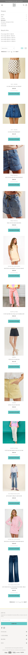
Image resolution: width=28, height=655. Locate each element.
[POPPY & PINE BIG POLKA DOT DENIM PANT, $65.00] (14, 295)
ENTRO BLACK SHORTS (14, 359)
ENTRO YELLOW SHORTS (14, 405)
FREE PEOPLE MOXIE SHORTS (14, 223)
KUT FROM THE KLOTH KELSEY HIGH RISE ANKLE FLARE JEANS (14, 587)
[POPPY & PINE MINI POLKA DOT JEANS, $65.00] (14, 432)
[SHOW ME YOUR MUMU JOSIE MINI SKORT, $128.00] (14, 523)
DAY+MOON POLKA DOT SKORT (14, 86)
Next (17, 51)
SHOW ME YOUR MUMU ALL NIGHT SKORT (14, 268)
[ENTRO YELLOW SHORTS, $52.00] (14, 386)
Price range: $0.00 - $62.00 (7, 34)
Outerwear (3, 23)
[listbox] (8, 48)
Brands (2, 14)
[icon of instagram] (4, 628)
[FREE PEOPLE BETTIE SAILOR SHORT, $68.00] (14, 159)
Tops (2, 16)
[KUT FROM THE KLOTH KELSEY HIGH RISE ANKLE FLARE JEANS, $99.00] (14, 568)
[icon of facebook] (2, 628)
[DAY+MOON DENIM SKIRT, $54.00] (14, 113)
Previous (4, 51)
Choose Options (14, 93)
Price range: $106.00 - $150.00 (8, 37)
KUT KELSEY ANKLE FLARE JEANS (14, 496)
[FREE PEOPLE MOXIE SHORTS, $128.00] (14, 204)
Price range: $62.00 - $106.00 (8, 35)
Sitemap (21, 647)
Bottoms (3, 20)
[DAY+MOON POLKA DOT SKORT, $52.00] (14, 68)
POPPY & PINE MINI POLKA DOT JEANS (14, 450)
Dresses (3, 18)
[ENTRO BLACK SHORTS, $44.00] (14, 341)
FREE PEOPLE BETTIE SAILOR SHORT (14, 177)
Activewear (3, 25)
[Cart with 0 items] (26, 5)
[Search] (23, 5)
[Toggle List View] (25, 48)
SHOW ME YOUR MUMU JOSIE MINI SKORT (14, 541)
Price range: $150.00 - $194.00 (8, 39)
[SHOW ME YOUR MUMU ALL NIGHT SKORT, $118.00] (14, 250)
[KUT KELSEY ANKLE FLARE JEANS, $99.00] (14, 477)
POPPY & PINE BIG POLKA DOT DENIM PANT (14, 314)
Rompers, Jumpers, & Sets (7, 22)
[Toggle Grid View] (22, 48)
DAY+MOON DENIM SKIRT (14, 132)
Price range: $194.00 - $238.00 (8, 41)
